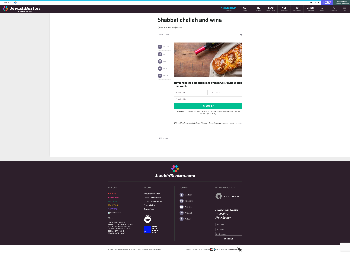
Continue (228, 239)
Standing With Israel (116, 233)
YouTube (188, 207)
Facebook (188, 195)
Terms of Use (149, 209)
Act (284, 9)
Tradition (113, 205)
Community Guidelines (153, 201)
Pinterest (188, 213)
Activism (112, 209)
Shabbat (129, 229)
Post (165, 54)
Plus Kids (112, 201)
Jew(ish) (112, 194)
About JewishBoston (152, 194)
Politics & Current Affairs (119, 226)
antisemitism (228, 9)
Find (258, 9)
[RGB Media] (214, 249)
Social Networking (116, 231)
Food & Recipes (126, 224)
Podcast (188, 219)
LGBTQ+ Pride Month (116, 222)
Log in (226, 196)
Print (165, 76)
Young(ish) (113, 197)
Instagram (189, 201)
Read (270, 9)
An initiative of (8, 2)
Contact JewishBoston (152, 197)
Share (166, 47)
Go (245, 9)
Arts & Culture (114, 224)
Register (235, 196)
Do (297, 9)
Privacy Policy (149, 205)
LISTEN (310, 9)
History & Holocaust (117, 229)
